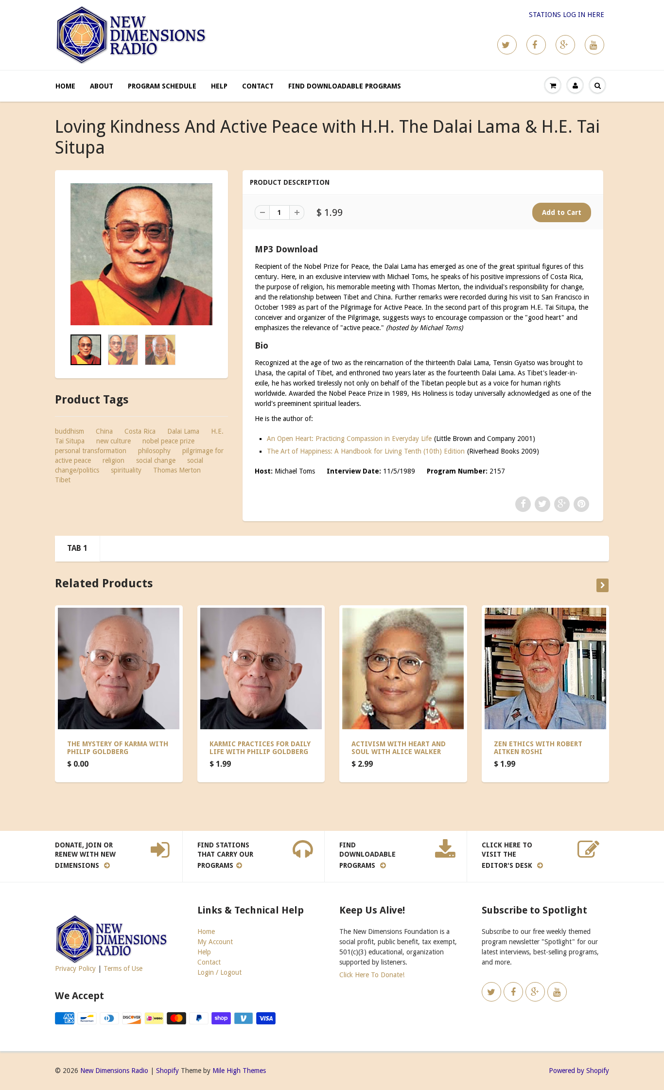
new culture (113, 441)
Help (219, 86)
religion (113, 460)
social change (155, 460)
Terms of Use (123, 968)
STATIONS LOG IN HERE (566, 14)
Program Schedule (162, 86)
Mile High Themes (239, 1070)
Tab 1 (77, 548)
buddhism (69, 431)
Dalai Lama (183, 431)
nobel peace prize (168, 441)
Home (65, 86)
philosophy (154, 451)
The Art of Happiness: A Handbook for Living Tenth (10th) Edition (366, 451)
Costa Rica (140, 431)
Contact (258, 86)
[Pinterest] (565, 44)
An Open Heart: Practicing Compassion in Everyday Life (349, 438)
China (104, 431)
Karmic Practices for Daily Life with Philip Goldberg (260, 748)
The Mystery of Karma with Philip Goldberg (117, 748)
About (101, 86)
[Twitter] (507, 44)
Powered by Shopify (579, 1070)
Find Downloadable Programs (344, 86)
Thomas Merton (177, 470)
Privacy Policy (75, 968)
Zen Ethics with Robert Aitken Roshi (538, 748)
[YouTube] (594, 44)
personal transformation (90, 451)
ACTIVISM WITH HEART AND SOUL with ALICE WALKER (398, 748)
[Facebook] (536, 44)
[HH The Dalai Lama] (141, 254)
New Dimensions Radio (114, 1070)
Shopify (167, 1070)
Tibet (62, 480)
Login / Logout (219, 972)
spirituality (126, 470)
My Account (215, 942)
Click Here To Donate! (371, 975)
